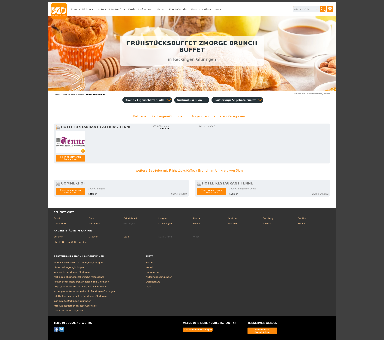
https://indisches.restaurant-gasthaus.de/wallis (80, 286)
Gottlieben (94, 223)
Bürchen (58, 236)
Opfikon (232, 218)
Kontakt (150, 267)
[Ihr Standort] (330, 9)
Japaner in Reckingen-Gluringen (72, 272)
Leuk (126, 236)
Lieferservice (146, 9)
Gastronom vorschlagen (198, 329)
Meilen (197, 223)
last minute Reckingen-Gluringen (72, 301)
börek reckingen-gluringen (69, 267)
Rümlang (268, 218)
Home (149, 262)
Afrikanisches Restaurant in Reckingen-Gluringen (81, 281)
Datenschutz (153, 281)
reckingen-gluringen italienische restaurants (79, 277)
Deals (131, 9)
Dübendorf (60, 223)
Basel (57, 218)
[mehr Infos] (70, 142)
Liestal (196, 218)
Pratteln (232, 223)
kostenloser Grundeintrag (262, 330)
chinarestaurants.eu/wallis (68, 310)
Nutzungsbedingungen (159, 277)
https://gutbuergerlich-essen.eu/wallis (75, 305)
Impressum (152, 272)
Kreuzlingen (165, 223)
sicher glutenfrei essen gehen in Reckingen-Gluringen (84, 291)
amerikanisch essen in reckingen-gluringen (78, 262)
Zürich (301, 223)
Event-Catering (178, 9)
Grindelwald (130, 218)
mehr (217, 9)
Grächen (93, 236)
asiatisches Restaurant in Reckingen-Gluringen (80, 296)
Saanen (267, 223)
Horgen (162, 218)
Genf (91, 218)
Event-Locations (201, 9)
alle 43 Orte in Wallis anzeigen (71, 242)
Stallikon (302, 218)
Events (161, 9)
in (65, 94)
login (149, 286)
